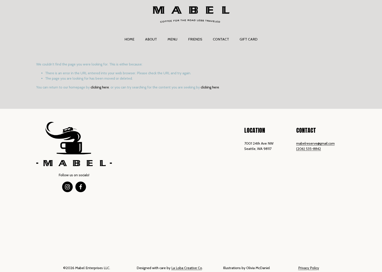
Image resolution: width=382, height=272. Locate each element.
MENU (172, 39)
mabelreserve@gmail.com (315, 143)
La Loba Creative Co (186, 268)
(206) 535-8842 (308, 149)
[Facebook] (80, 187)
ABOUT (151, 39)
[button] (140, 139)
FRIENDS (195, 39)
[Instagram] (67, 187)
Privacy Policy (308, 268)
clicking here (100, 87)
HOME (129, 39)
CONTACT (221, 39)
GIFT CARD (249, 39)
